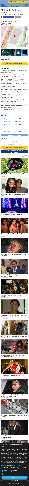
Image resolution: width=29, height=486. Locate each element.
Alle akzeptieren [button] (14, 477)
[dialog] (14, 464)
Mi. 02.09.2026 (6, 124)
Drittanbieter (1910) (11, 456)
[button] (14, 483)
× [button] (27, 444)
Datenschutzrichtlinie (15, 465)
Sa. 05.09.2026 (6, 128)
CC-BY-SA (26, 47)
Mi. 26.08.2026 (6, 118)
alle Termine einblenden (15, 135)
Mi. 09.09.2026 (6, 131)
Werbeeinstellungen (15, 462)
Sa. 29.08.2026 (6, 121)
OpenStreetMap (15, 47)
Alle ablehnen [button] (14, 480)
